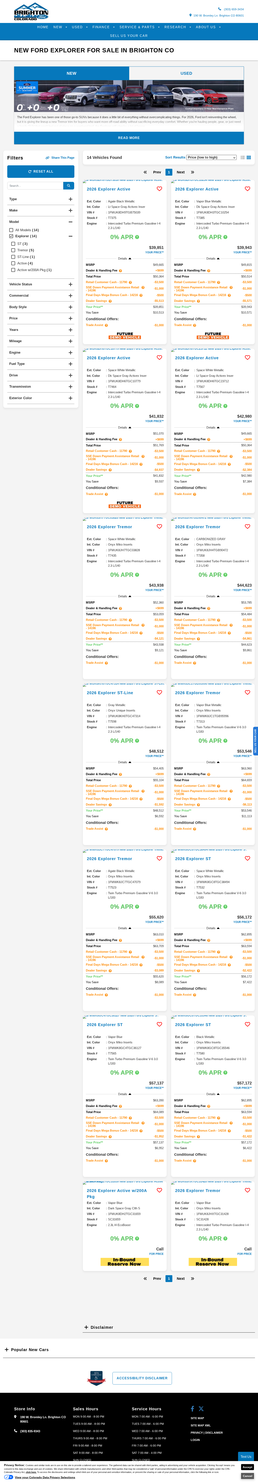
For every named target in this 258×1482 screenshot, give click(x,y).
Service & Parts (138, 27)
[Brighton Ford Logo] (31, 19)
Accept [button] (247, 1467)
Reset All (43, 171)
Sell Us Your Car (129, 35)
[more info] (125, 181)
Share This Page (62, 157)
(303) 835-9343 (30, 1431)
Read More (129, 138)
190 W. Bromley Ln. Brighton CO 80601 (219, 15)
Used (78, 27)
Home (43, 27)
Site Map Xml (201, 1425)
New (58, 27)
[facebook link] (192, 1409)
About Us (206, 27)
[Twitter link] (201, 1409)
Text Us (246, 1456)
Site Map (197, 1418)
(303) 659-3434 (233, 9)
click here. (31, 1472)
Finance (102, 27)
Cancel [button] (247, 1476)
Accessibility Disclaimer (142, 1378)
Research (175, 27)
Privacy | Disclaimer (207, 1432)
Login (195, 1440)
